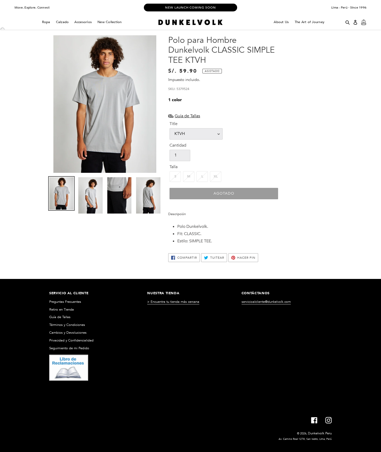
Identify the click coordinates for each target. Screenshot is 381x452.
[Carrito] (363, 22)
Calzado (62, 22)
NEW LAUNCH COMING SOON (190, 7)
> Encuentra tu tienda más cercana (173, 301)
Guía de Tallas (59, 317)
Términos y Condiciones (67, 325)
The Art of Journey (310, 22)
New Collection (109, 22)
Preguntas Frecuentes (65, 301)
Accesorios (83, 22)
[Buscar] (347, 22)
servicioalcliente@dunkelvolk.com (266, 301)
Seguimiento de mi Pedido (69, 348)
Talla (174, 167)
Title (174, 124)
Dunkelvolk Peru (320, 433)
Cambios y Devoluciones (68, 332)
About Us (281, 22)
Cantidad (178, 145)
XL (216, 176)
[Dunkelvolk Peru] (190, 22)
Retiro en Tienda (61, 309)
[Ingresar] (355, 22)
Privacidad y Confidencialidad (71, 340)
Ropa (46, 22)
